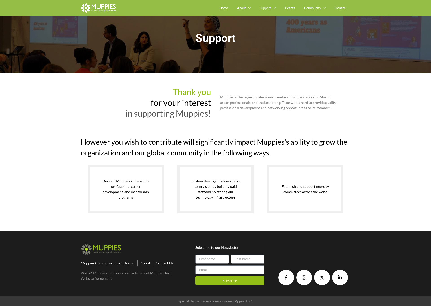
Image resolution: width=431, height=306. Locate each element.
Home (223, 8)
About (241, 8)
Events (290, 8)
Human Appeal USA (238, 301)
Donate (340, 8)
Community (312, 8)
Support (265, 8)
